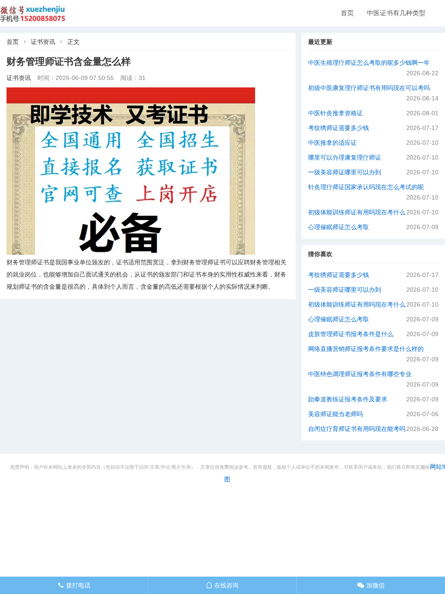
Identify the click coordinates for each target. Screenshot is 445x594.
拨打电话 (74, 585)
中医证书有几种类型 (396, 13)
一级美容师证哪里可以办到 (344, 172)
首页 (347, 13)
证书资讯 (43, 41)
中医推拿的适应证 (332, 142)
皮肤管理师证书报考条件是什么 (350, 333)
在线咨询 (222, 585)
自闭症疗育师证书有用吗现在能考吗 (356, 428)
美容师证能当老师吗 (335, 413)
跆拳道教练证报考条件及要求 (347, 399)
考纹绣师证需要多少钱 (338, 127)
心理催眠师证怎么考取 (338, 227)
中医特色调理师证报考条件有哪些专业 (360, 373)
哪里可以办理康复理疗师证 (344, 157)
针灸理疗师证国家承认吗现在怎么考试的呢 (366, 187)
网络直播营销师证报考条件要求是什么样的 (366, 348)
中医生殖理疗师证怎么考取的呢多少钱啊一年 (369, 62)
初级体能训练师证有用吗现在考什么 (356, 212)
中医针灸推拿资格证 (335, 113)
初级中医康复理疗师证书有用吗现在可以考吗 (369, 87)
